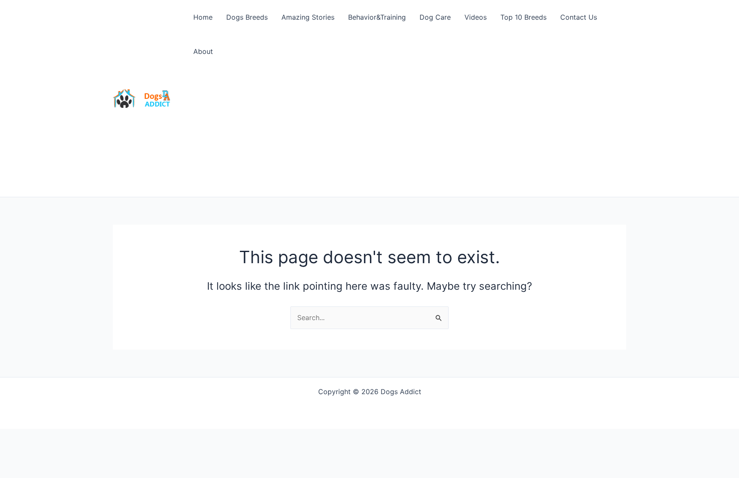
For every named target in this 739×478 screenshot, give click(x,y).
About (203, 51)
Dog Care (435, 17)
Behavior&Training (377, 17)
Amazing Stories (307, 17)
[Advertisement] (406, 133)
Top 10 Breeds (523, 17)
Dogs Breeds (247, 17)
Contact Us (578, 17)
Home (203, 17)
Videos (475, 17)
